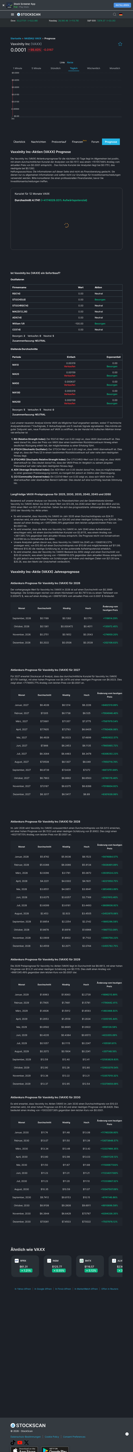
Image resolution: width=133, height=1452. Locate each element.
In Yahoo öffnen (23, 1289)
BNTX (88, 1260)
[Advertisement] (66, 128)
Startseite (16, 38)
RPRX (23, 1260)
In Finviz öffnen (63, 1289)
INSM (56, 1260)
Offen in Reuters (109, 1289)
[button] (12, 14)
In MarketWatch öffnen (86, 1289)
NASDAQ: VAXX (33, 38)
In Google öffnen (43, 1289)
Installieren (122, 5)
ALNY (121, 1260)
